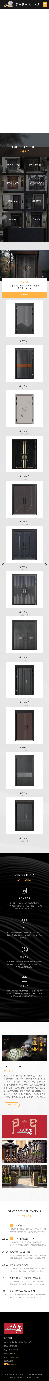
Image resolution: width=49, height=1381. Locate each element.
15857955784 (13, 1353)
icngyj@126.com (14, 1357)
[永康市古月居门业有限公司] (24, 4)
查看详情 (24, 295)
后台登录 (19, 1378)
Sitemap (12, 1378)
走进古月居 (12, 1105)
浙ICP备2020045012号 (36, 1375)
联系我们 (8, 1338)
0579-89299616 (13, 1346)
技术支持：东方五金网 (31, 1378)
